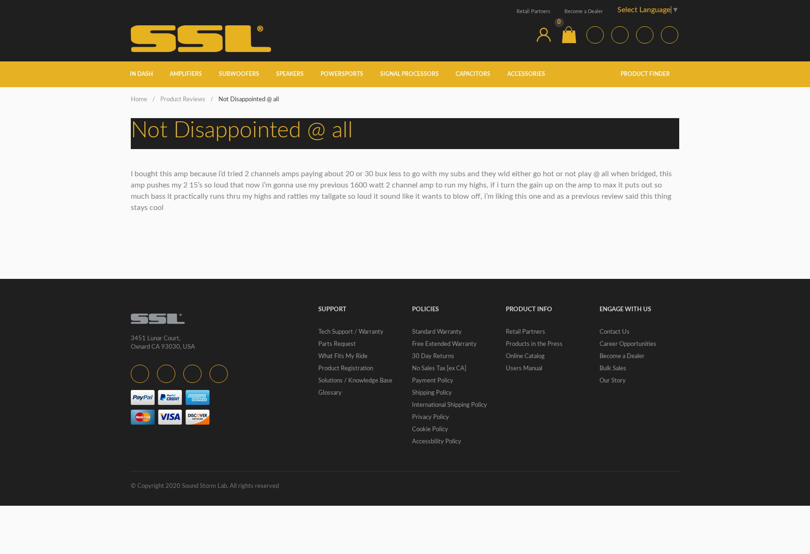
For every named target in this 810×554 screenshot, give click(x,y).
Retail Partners (533, 11)
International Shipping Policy (449, 405)
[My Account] (543, 35)
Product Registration (345, 369)
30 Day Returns (433, 356)
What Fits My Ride (343, 356)
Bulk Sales (613, 369)
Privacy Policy (430, 417)
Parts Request (337, 344)
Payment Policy (432, 381)
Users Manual (524, 369)
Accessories (526, 74)
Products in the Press (534, 344)
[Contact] (518, 35)
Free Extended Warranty (444, 344)
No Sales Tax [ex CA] (439, 369)
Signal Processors (409, 74)
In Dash (141, 74)
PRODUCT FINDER (646, 74)
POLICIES (425, 310)
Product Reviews (182, 100)
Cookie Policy (430, 430)
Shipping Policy (432, 393)
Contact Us (615, 332)
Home (139, 100)
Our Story (613, 381)
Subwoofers (239, 74)
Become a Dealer (583, 11)
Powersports (342, 74)
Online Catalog (525, 356)
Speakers (290, 74)
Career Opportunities (628, 344)
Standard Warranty (437, 332)
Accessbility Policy (436, 442)
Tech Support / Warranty (350, 332)
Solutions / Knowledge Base (355, 381)
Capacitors (473, 74)
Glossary (330, 393)
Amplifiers (186, 74)
